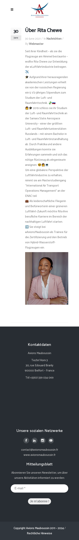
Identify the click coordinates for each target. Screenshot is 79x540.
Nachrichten (54, 38)
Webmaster (36, 44)
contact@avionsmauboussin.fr (39, 449)
